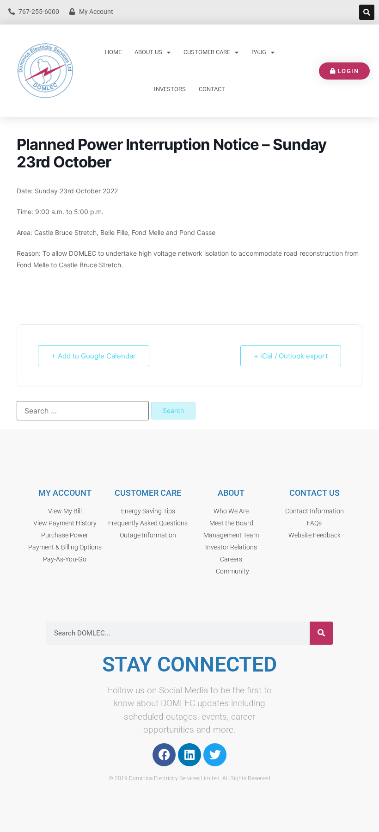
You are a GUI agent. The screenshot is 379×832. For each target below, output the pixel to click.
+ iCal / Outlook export (291, 355)
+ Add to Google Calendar (93, 355)
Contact (212, 89)
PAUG (258, 52)
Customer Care (206, 52)
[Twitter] (214, 754)
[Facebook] (164, 754)
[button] (366, 12)
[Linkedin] (189, 754)
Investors (170, 89)
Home (113, 52)
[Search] (321, 633)
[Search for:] (83, 410)
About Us (148, 52)
